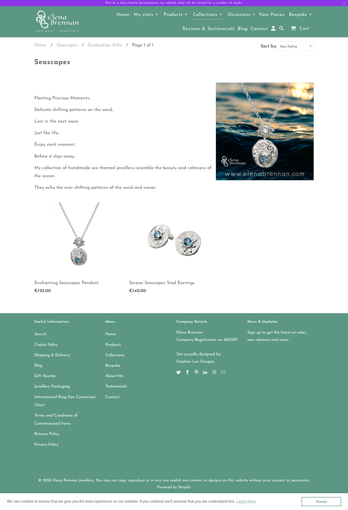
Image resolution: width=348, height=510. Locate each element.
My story (146, 15)
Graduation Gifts (105, 45)
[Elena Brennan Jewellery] (57, 22)
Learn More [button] (246, 501)
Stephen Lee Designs (195, 362)
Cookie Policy (46, 345)
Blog (38, 366)
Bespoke (112, 366)
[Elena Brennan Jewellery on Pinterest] (197, 373)
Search (40, 334)
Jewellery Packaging (52, 386)
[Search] (282, 29)
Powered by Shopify (174, 487)
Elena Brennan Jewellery (73, 480)
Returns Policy (46, 434)
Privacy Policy (46, 445)
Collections (115, 355)
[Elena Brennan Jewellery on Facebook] (188, 373)
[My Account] (274, 29)
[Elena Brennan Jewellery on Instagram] (214, 373)
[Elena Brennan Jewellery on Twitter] (179, 373)
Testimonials (116, 386)
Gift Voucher (45, 376)
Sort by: (269, 46)
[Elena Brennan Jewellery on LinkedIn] (205, 373)
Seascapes (67, 45)
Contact (112, 397)
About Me (114, 376)
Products (113, 345)
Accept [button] (321, 501)
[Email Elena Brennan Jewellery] (223, 373)
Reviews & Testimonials (209, 29)
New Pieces (272, 15)
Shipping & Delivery (52, 355)
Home (40, 45)
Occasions (241, 15)
